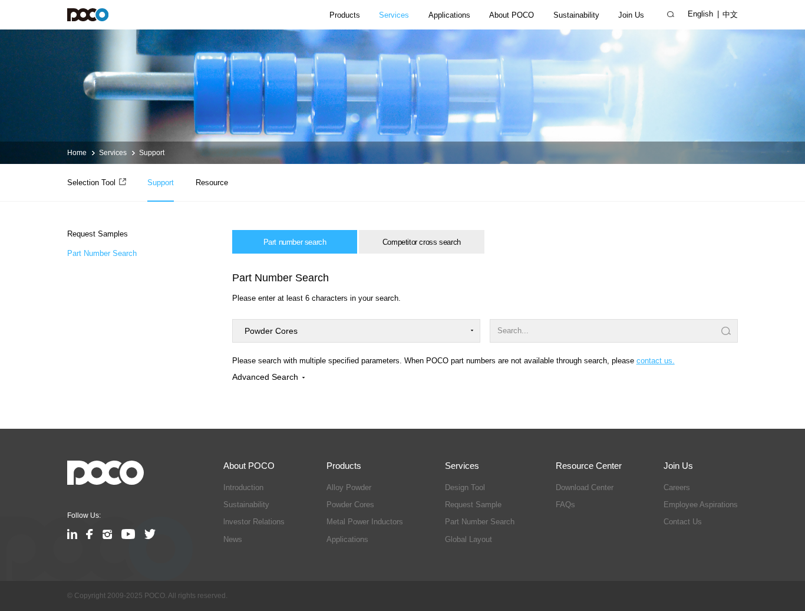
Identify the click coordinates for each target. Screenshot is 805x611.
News (232, 539)
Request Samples (97, 233)
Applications (449, 15)
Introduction (243, 487)
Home (77, 153)
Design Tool (465, 487)
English (700, 13)
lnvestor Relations (254, 521)
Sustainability (576, 15)
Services (394, 15)
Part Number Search (102, 252)
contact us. (655, 360)
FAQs (565, 504)
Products (344, 15)
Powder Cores (350, 504)
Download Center (584, 487)
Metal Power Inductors (364, 521)
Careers (677, 487)
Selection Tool (91, 182)
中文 (730, 14)
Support (151, 153)
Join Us (631, 15)
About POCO (511, 15)
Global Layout (468, 539)
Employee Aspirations (701, 504)
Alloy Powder (348, 487)
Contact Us (683, 521)
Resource (212, 182)
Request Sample (473, 504)
